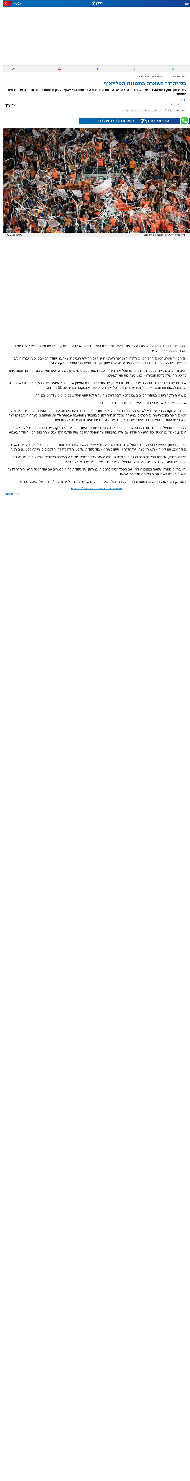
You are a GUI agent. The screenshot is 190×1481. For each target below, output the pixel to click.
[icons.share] (5, 3)
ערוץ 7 (181, 76)
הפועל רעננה (127, 110)
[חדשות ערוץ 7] (95, 3)
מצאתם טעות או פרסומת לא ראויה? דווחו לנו (93, 488)
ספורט (173, 76)
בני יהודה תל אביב (148, 110)
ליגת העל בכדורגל (171, 110)
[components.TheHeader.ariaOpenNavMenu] (160, 3)
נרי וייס (182, 100)
